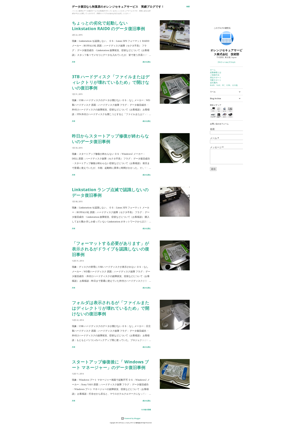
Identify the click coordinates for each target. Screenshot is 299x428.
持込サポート (215, 77)
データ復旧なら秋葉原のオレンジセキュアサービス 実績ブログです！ (118, 6)
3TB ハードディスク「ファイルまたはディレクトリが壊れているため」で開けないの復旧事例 (111, 82)
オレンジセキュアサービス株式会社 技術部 (226, 52)
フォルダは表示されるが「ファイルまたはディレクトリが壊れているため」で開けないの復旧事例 (110, 308)
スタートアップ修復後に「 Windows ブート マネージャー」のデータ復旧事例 (110, 364)
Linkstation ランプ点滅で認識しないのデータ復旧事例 (110, 192)
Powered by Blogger (132, 418)
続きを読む (147, 62)
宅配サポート (215, 80)
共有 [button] (73, 62)
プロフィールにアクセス (226, 62)
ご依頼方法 (214, 75)
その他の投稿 (146, 409)
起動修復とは (215, 72)
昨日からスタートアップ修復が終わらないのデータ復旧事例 (110, 138)
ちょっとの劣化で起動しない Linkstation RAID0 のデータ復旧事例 (108, 25)
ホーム (213, 70)
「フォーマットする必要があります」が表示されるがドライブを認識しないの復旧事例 (110, 248)
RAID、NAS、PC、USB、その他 (224, 85)
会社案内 (213, 82)
